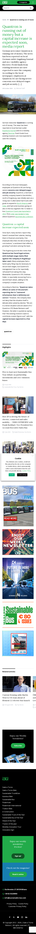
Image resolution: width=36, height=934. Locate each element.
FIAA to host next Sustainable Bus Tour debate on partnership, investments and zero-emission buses (17, 376)
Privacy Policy (12, 904)
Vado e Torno (7, 787)
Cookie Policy (23, 904)
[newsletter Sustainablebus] (18, 542)
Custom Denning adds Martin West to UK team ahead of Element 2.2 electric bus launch (16, 698)
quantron (8, 331)
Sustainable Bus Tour (10, 387)
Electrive (11, 133)
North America (22, 203)
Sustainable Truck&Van (11, 793)
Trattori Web (7, 809)
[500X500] (18, 160)
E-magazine (23, 2)
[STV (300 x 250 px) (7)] (18, 643)
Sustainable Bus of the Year (12, 818)
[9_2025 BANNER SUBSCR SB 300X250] (18, 615)
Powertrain (6, 802)
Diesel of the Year (9, 821)
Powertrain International (11, 805)
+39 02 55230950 (10, 894)
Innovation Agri (8, 830)
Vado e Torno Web (9, 790)
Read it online (18, 874)
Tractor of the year (9, 824)
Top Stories (20, 387)
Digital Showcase (19, 432)
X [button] (32, 455)
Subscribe (18, 746)
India (4, 206)
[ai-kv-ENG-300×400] (18, 578)
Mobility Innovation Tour (11, 827)
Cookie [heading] (18, 458)
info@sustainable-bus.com (15, 898)
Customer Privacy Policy (17, 906)
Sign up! (18, 856)
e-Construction (8, 812)
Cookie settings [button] (22, 475)
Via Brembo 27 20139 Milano (15, 889)
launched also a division (24, 217)
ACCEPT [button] (12, 475)
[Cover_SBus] (18, 506)
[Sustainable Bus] (5, 2)
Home (4, 20)
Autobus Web (7, 796)
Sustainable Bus (8, 799)
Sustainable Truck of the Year (13, 815)
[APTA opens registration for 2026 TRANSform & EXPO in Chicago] (18, 450)
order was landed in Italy (19, 214)
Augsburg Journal (9, 131)
